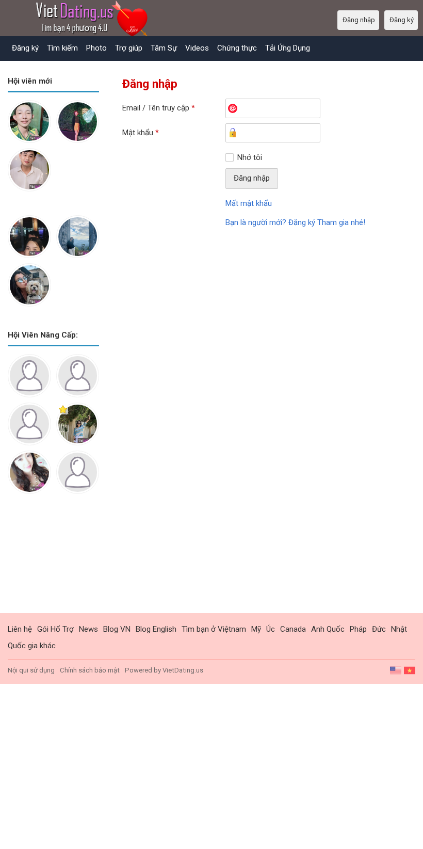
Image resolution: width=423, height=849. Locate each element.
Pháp (358, 629)
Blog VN (117, 629)
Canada (293, 629)
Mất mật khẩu (248, 203)
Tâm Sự (164, 48)
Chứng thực (237, 48)
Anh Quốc (328, 629)
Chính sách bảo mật (90, 670)
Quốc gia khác (32, 645)
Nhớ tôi (249, 157)
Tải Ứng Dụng (287, 48)
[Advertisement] (53, 561)
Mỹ (256, 629)
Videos (197, 48)
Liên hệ (20, 629)
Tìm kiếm (62, 48)
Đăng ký (25, 48)
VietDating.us (182, 670)
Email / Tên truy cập (158, 108)
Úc (270, 629)
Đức (379, 629)
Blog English (156, 629)
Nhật (399, 629)
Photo (96, 48)
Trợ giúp (128, 48)
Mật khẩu (140, 132)
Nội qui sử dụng (31, 670)
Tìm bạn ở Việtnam (214, 629)
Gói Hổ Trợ (55, 629)
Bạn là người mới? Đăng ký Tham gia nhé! (295, 222)
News (88, 629)
